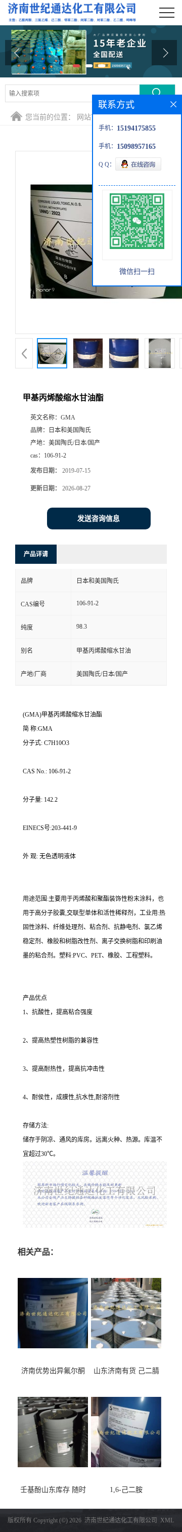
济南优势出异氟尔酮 (53, 1371)
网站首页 (91, 117)
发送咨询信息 (98, 518)
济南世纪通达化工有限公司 (120, 1520)
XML (167, 1520)
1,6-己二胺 (126, 1490)
